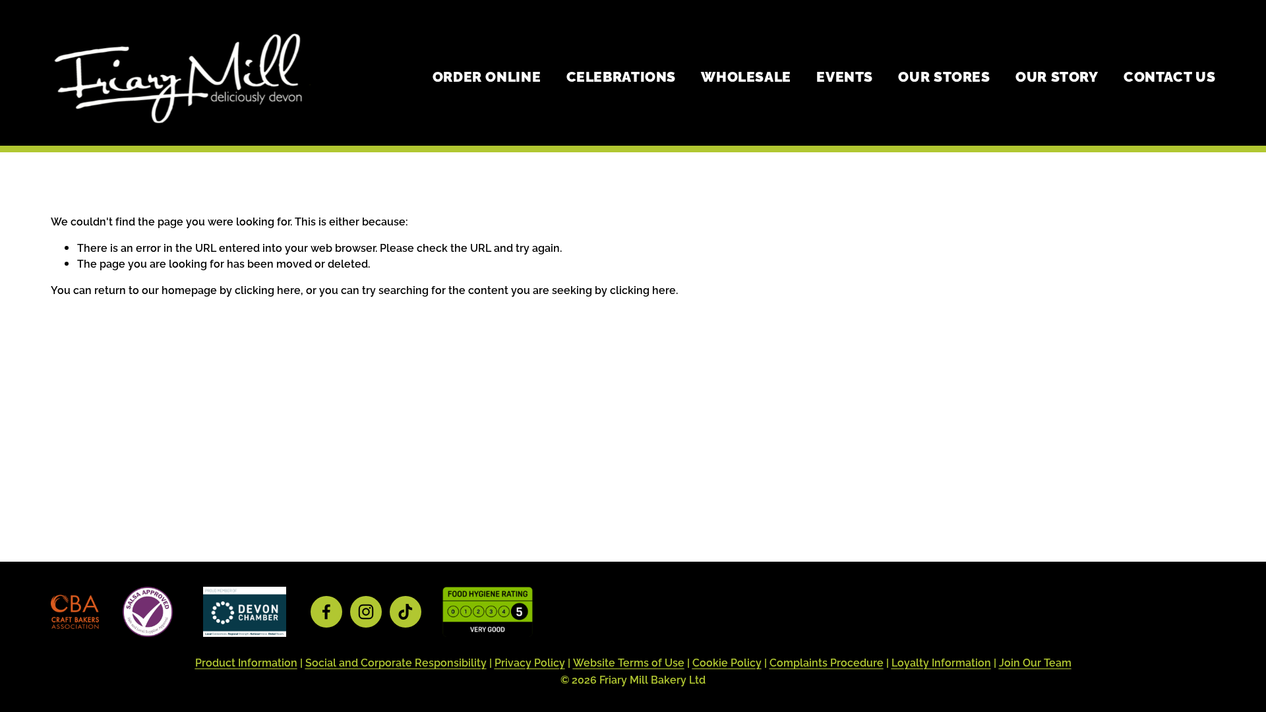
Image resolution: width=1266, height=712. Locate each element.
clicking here (268, 289)
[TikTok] (405, 612)
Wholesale (746, 76)
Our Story (1057, 76)
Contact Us (1169, 76)
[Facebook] (326, 612)
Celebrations (621, 76)
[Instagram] (366, 612)
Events (844, 76)
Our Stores (944, 76)
